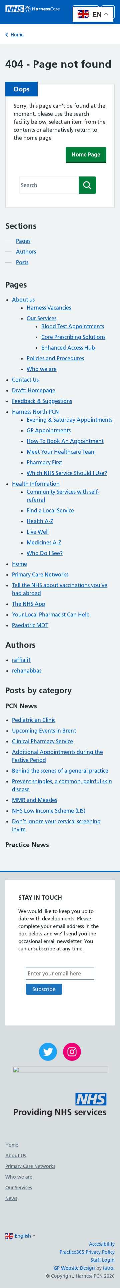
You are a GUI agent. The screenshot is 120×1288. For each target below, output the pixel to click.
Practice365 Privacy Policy (87, 1252)
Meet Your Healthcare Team (61, 451)
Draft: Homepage (33, 390)
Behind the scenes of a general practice (60, 770)
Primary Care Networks (40, 574)
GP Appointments (49, 430)
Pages (23, 241)
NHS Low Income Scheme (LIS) (48, 810)
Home (17, 35)
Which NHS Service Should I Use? (67, 473)
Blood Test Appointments (72, 326)
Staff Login (103, 1260)
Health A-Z (40, 521)
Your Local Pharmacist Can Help (51, 614)
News (11, 1198)
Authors (26, 251)
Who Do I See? (45, 553)
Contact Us (25, 379)
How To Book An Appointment (65, 441)
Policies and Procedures (55, 358)
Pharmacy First (44, 462)
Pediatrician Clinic (33, 720)
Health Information (36, 483)
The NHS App (28, 603)
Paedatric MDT (30, 625)
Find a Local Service (50, 510)
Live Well (38, 531)
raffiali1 (21, 660)
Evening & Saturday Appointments (69, 419)
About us (23, 299)
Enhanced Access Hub (68, 347)
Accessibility (102, 1244)
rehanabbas (26, 670)
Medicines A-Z (44, 542)
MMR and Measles (34, 800)
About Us (15, 1156)
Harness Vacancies (49, 307)
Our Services (41, 318)
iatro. (109, 1268)
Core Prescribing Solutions (73, 337)
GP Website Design (74, 1268)
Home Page (86, 154)
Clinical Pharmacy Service (42, 741)
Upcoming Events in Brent (44, 730)
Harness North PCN (35, 411)
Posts (22, 262)
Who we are (42, 369)
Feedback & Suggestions (42, 401)
